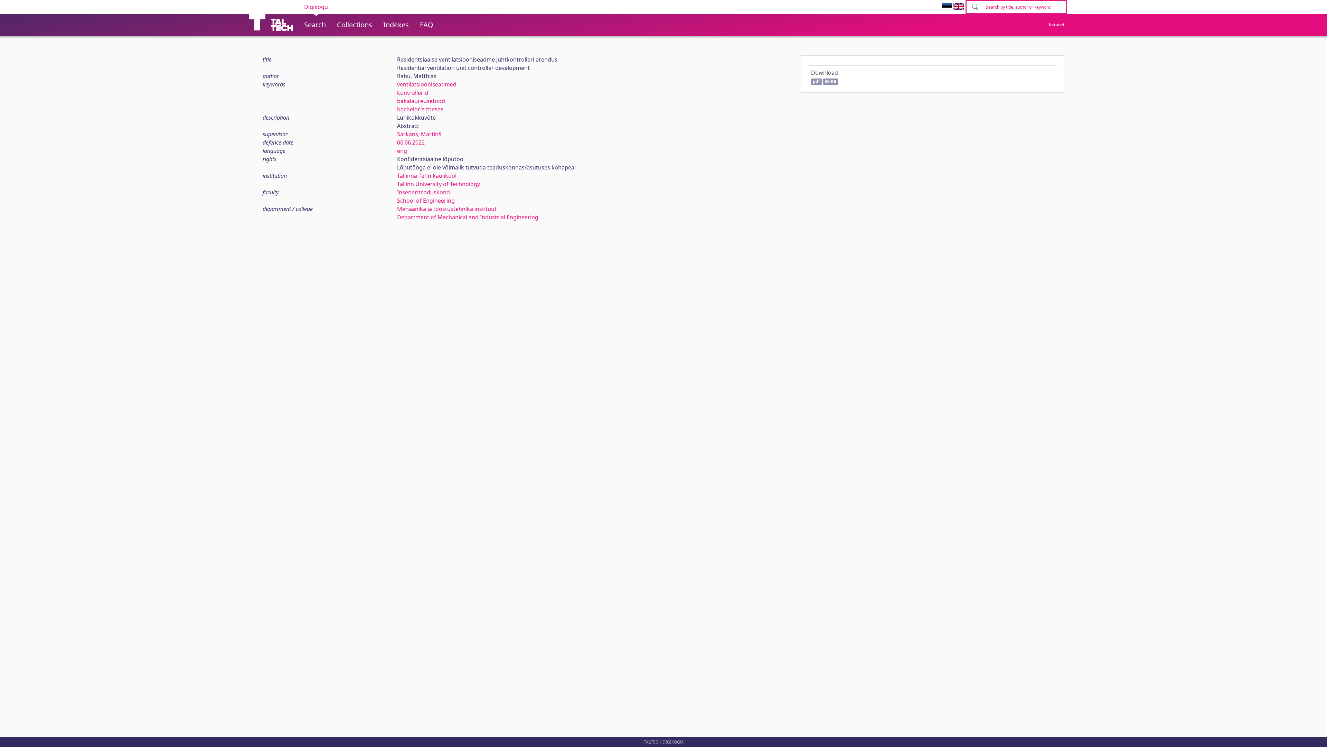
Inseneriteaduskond (423, 192)
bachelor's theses (420, 109)
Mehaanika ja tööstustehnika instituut (447, 209)
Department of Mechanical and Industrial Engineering (467, 217)
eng (402, 151)
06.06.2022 (411, 142)
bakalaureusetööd (421, 101)
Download (824, 76)
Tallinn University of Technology (438, 184)
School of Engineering (426, 200)
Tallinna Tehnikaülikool (427, 175)
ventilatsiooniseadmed (427, 84)
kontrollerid (412, 92)
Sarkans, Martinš (419, 134)
